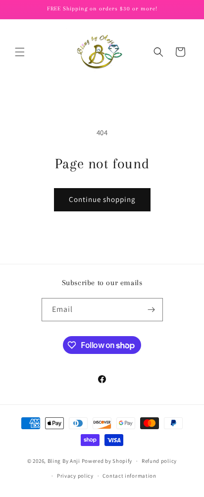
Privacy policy (75, 475)
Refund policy (159, 460)
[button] (20, 52)
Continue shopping (102, 199)
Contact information (129, 475)
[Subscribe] (151, 309)
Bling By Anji (64, 460)
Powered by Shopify (107, 460)
